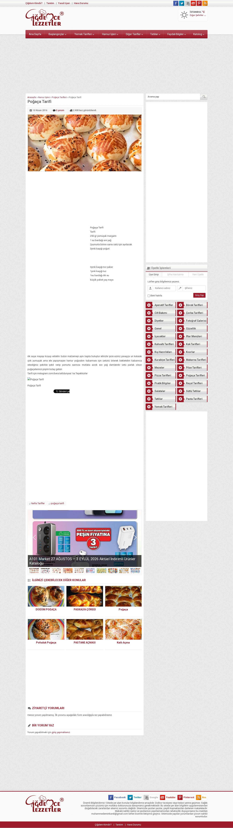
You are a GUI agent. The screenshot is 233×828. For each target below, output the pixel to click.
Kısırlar (190, 352)
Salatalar (160, 391)
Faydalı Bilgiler (175, 34)
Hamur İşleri (109, 34)
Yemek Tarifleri (83, 34)
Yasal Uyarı (64, 3)
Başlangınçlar (56, 34)
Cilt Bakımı (161, 312)
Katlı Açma (123, 642)
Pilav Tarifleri (194, 367)
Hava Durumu (81, 3)
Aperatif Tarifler (164, 305)
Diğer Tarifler (133, 34)
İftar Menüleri (194, 336)
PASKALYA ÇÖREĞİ (85, 609)
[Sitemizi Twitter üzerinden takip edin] (181, 3)
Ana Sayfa (35, 34)
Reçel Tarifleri (194, 383)
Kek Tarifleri (193, 344)
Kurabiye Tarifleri (165, 359)
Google (154, 797)
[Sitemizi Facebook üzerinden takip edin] (175, 3)
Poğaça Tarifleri (59, 97)
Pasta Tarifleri (194, 398)
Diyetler (159, 320)
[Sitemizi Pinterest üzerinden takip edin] (199, 3)
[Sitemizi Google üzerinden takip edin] (187, 3)
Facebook (120, 797)
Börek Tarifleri (194, 305)
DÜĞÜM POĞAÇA (46, 609)
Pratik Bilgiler (163, 383)
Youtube (170, 797)
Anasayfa (31, 97)
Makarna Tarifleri (196, 359)
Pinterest (188, 797)
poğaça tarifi (57, 503)
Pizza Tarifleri (163, 375)
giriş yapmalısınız (61, 732)
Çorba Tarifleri (194, 312)
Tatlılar (154, 34)
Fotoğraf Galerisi (196, 320)
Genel (158, 328)
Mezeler (159, 367)
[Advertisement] (116, 65)
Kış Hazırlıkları (163, 352)
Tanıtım (50, 3)
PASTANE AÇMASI (85, 642)
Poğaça (123, 609)
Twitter (138, 797)
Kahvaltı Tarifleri (164, 344)
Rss (204, 797)
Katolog (197, 34)
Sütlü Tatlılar (193, 391)
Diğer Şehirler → (198, 15)
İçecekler (160, 336)
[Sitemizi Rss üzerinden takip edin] (205, 3)
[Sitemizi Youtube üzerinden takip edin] (193, 3)
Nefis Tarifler (38, 503)
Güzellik (191, 328)
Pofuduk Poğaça (46, 642)
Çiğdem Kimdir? (33, 3)
